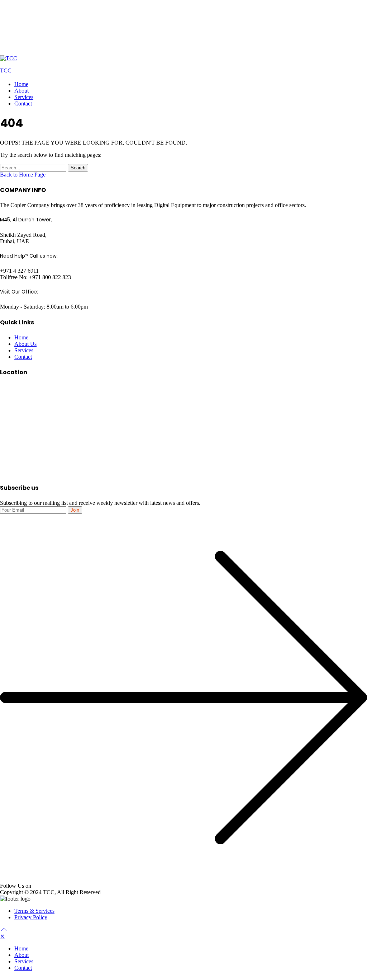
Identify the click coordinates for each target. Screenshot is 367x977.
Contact (23, 103)
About (21, 91)
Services (23, 97)
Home (21, 84)
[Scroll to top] (4, 929)
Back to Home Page (23, 175)
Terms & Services (34, 911)
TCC (5, 70)
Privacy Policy (30, 917)
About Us (25, 344)
